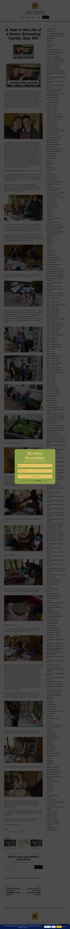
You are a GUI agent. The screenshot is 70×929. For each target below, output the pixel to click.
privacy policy (38, 480)
